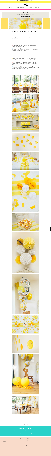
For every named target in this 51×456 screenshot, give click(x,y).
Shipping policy (32, 454)
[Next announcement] (35, 2)
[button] (3, 5)
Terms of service (28, 454)
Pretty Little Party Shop (15, 454)
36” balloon (35, 66)
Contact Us (27, 441)
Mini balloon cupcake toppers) (21, 50)
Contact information (37, 454)
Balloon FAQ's (27, 445)
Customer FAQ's (28, 444)
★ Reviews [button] (50, 228)
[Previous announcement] (16, 2)
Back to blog (26, 424)
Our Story (27, 440)
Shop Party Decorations (25, 16)
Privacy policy (24, 454)
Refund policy (20, 454)
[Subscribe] (31, 433)
